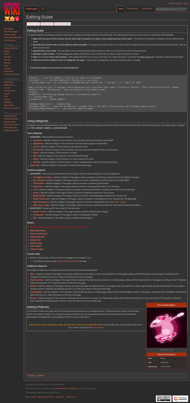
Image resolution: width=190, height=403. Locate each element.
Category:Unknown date (66, 261)
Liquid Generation (37, 237)
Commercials (38, 150)
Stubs (32, 274)
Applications (38, 144)
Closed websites (37, 280)
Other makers (36, 246)
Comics (36, 147)
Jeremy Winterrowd (38, 234)
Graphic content (40, 212)
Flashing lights (36, 292)
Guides (41, 375)
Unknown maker (37, 249)
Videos (36, 159)
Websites (37, 162)
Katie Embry (38, 187)
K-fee (35, 190)
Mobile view (70, 397)
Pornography (38, 215)
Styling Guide (47, 24)
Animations (37, 140)
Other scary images (41, 205)
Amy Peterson (39, 180)
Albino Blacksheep (37, 231)
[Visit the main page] (12, 12)
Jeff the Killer (38, 183)
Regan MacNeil (39, 196)
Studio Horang (36, 243)
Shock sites (35, 165)
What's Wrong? (120, 202)
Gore (35, 218)
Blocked (33, 298)
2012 (89, 258)
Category (31, 375)
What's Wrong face (41, 202)
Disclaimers (59, 397)
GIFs (35, 156)
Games (36, 153)
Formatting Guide (62, 24)
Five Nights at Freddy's (42, 177)
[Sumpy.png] (167, 327)
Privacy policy (31, 397)
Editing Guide (33, 24)
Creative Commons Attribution (66, 388)
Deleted (33, 286)
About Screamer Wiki (46, 397)
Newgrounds (35, 240)
